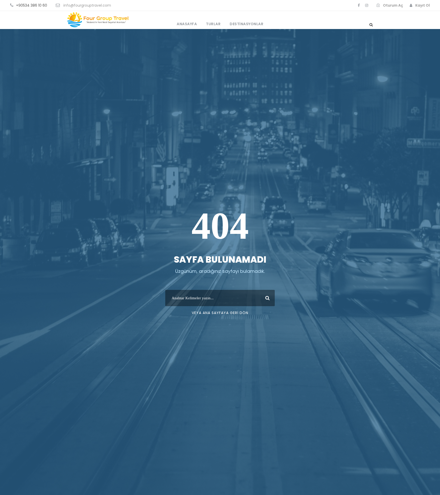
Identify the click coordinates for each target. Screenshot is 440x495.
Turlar (213, 23)
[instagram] (366, 5)
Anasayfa (187, 23)
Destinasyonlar (246, 23)
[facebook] (359, 5)
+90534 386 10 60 (31, 5)
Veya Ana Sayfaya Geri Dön (220, 312)
